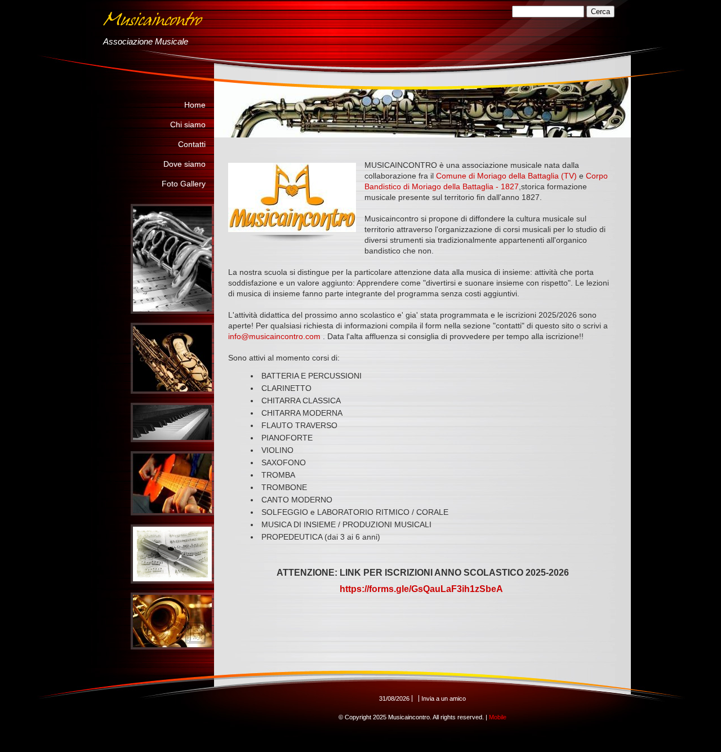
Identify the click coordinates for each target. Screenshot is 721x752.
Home (195, 104)
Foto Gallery (184, 183)
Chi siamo (188, 124)
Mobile (497, 717)
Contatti (192, 144)
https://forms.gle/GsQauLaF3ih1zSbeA (421, 589)
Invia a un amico (443, 698)
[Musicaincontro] (258, 22)
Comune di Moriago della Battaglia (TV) (506, 175)
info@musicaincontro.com (274, 336)
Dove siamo (184, 163)
